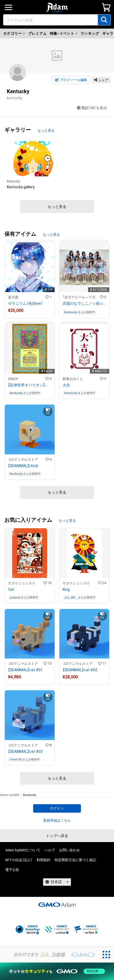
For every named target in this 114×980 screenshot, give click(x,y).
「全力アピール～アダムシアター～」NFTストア (81, 297)
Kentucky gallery (21, 187)
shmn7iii (16, 759)
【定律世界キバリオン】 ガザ (29, 385)
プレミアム (37, 33)
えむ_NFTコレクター (70, 597)
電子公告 (12, 870)
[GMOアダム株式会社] (57, 904)
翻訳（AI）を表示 (94, 108)
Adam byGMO (9, 795)
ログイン (57, 808)
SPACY (13, 379)
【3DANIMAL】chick (23, 466)
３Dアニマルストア (23, 460)
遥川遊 (13, 297)
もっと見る (46, 130)
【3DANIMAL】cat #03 (25, 751)
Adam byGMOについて (22, 850)
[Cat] (30, 565)
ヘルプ (50, 850)
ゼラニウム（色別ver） (25, 303)
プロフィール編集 (73, 80)
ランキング (90, 33)
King (66, 589)
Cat (11, 589)
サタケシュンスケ (22, 583)
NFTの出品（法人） (18, 860)
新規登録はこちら (57, 820)
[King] (84, 565)
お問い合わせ (69, 850)
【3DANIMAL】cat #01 (25, 670)
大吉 (66, 385)
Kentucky (13, 181)
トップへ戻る (57, 836)
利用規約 (43, 860)
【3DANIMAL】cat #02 (80, 670)
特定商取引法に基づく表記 (75, 860)
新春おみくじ (73, 379)
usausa (15, 597)
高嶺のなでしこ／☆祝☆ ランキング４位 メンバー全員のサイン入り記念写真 (84, 303)
